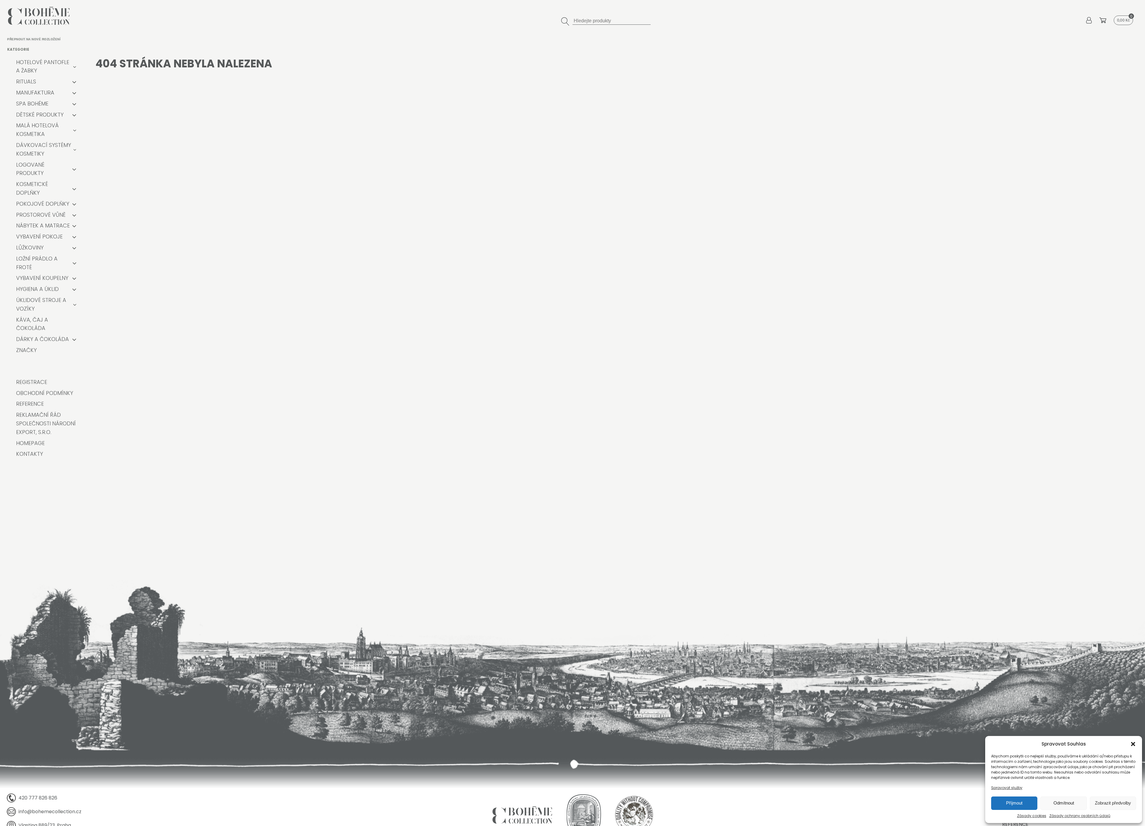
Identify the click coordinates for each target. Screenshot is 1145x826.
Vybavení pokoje (39, 236)
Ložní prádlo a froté (37, 263)
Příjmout (1014, 802)
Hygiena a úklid (37, 289)
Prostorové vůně (41, 214)
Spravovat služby (1006, 787)
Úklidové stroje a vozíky (41, 304)
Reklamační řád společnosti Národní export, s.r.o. (46, 423)
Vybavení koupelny (42, 278)
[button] (1133, 744)
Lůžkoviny (30, 247)
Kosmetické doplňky (32, 188)
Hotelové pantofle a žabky (42, 66)
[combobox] (611, 20)
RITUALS (26, 81)
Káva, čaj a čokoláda (32, 324)
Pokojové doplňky (42, 203)
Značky (26, 350)
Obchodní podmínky (44, 393)
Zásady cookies (1031, 815)
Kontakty (29, 454)
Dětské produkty (40, 114)
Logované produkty (30, 169)
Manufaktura (35, 92)
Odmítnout (1063, 802)
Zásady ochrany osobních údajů (1079, 815)
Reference (30, 403)
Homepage (30, 443)
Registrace (31, 382)
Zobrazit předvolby (1113, 802)
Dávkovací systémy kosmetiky (43, 149)
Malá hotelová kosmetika (37, 130)
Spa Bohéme (32, 103)
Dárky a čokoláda (42, 339)
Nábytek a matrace (43, 225)
